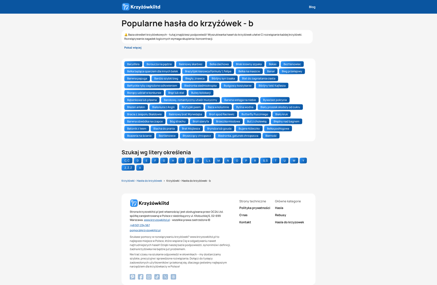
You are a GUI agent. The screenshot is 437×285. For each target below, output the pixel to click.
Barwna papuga (137, 78)
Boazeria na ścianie (139, 136)
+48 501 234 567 (140, 225)
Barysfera (133, 64)
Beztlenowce (167, 136)
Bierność (271, 136)
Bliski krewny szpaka (249, 64)
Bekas (272, 64)
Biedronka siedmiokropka (200, 85)
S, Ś (265, 160)
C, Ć (127, 160)
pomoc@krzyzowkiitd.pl (145, 230)
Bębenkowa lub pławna (142, 100)
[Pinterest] (140, 277)
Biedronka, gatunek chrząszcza (238, 136)
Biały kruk (281, 114)
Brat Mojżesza (191, 128)
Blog (312, 7)
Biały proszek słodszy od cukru (280, 107)
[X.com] (165, 277)
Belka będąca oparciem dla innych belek (152, 71)
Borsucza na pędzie (159, 64)
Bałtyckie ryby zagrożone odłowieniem (152, 85)
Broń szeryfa (201, 121)
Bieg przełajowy (292, 71)
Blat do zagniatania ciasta (258, 78)
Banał (271, 71)
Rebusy (280, 215)
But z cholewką (256, 121)
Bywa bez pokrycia (275, 100)
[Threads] (173, 277)
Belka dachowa (219, 64)
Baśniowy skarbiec (190, 64)
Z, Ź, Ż (128, 168)
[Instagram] (149, 277)
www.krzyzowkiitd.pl (157, 220)
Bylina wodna (244, 107)
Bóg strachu (178, 121)
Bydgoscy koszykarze (237, 85)
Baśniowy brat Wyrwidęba (185, 114)
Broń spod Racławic (221, 114)
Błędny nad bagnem (286, 121)
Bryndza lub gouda (219, 128)
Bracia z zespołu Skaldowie (144, 114)
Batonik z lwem (136, 128)
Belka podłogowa (278, 128)
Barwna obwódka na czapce (145, 121)
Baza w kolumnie (218, 107)
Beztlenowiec (292, 64)
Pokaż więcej (133, 47)
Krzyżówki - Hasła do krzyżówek (142, 181)
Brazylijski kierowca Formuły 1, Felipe (208, 71)
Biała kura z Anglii (163, 107)
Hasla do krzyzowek (289, 222)
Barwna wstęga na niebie (240, 100)
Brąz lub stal (176, 93)
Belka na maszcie (249, 71)
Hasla (279, 208)
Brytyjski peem (191, 107)
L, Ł (208, 160)
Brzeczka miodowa (228, 121)
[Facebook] (132, 277)
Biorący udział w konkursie (144, 93)
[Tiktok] (157, 277)
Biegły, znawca (195, 78)
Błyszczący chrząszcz (197, 136)
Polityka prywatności (254, 208)
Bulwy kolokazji (201, 93)
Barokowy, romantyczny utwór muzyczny (190, 100)
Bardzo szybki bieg (166, 78)
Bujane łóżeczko (249, 128)
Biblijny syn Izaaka (223, 78)
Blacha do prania (164, 128)
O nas (243, 215)
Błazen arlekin (136, 107)
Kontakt (245, 222)
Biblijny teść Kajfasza (272, 85)
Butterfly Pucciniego (255, 114)
